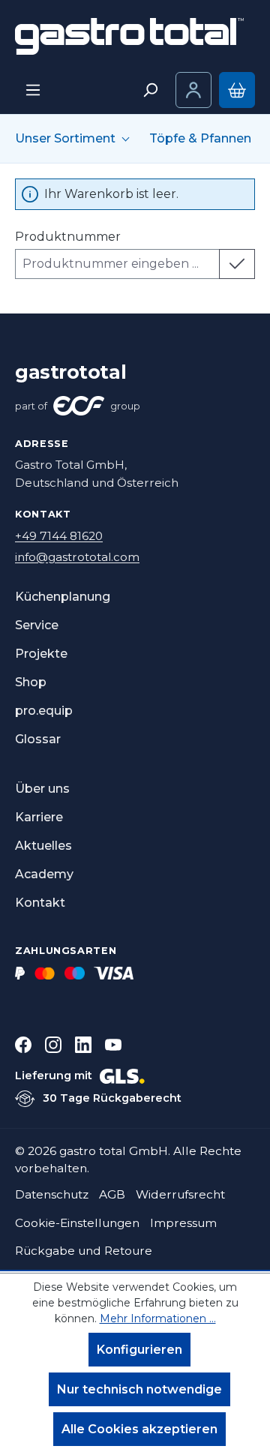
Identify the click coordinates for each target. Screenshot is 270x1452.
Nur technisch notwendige (139, 1389)
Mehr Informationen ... (158, 1318)
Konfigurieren (139, 1349)
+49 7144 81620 (59, 536)
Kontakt (40, 903)
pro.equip (44, 711)
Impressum (183, 1223)
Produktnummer (68, 237)
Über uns (42, 789)
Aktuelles (43, 845)
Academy (44, 874)
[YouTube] (113, 1044)
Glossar (38, 739)
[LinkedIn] (83, 1044)
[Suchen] (150, 90)
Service (36, 625)
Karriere (39, 817)
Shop (30, 682)
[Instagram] (53, 1044)
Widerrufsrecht (180, 1194)
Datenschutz (51, 1194)
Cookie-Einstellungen (77, 1223)
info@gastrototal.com (77, 557)
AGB (112, 1194)
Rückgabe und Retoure (83, 1251)
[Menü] (33, 90)
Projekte (41, 653)
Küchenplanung (62, 597)
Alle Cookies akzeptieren (140, 1429)
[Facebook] (23, 1044)
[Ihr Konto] (194, 90)
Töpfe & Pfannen (200, 139)
